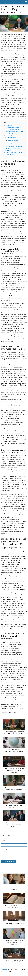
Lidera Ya (3, 2)
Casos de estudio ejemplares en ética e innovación (12, 142)
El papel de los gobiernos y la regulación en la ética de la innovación (13, 148)
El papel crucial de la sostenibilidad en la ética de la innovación (14, 131)
